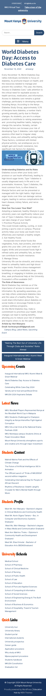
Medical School (11, 561)
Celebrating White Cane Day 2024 (19, 387)
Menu (25, 41)
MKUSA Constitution (14, 663)
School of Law (11, 579)
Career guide (10, 645)
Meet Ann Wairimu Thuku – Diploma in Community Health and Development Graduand (21, 535)
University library (12, 630)
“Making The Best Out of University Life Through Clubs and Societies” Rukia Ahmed (23, 346)
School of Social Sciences (16, 594)
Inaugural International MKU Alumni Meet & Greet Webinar (23, 357)
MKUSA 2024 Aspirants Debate (18, 394)
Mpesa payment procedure (16, 656)
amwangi (29, 69)
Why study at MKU (13, 652)
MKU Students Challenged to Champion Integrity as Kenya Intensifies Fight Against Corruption (23, 420)
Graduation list (11, 667)
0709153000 (16, 3)
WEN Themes (26, 692)
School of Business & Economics (19, 604)
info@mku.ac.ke (30, 3)
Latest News (22, 329)
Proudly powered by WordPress (18, 689)
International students (14, 638)
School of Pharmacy (13, 565)
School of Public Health (15, 576)
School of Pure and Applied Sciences (21, 586)
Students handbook (13, 660)
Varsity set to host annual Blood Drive (21, 391)
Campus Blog (10, 329)
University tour (11, 627)
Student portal (11, 634)
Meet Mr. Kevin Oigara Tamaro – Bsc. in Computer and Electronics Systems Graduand (22, 518)
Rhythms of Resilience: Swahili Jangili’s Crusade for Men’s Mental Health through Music (23, 490)
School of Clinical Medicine (16, 568)
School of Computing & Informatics (20, 590)
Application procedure (14, 649)
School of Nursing (12, 572)
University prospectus (14, 641)
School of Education (13, 583)
